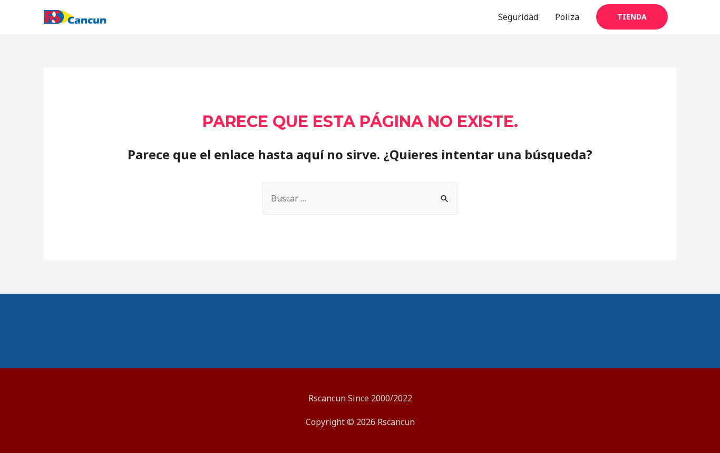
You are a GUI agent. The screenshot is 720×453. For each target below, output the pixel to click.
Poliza (567, 17)
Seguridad (518, 17)
